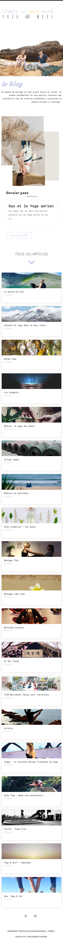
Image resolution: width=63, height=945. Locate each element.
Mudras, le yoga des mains (19, 425)
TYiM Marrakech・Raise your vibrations (26, 694)
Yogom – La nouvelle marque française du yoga (31, 761)
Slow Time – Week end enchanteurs (23, 795)
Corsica (8, 728)
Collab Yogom (11, 459)
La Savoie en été (14, 291)
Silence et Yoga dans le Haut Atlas (25, 325)
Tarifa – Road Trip (15, 828)
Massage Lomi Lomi (14, 593)
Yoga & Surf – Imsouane (17, 862)
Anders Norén (39, 936)
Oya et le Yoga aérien (31, 205)
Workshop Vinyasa (14, 627)
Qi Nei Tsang (11, 661)
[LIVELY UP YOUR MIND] (25, 916)
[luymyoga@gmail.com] (35, 916)
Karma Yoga (10, 358)
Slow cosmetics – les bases (20, 526)
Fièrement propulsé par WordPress (26, 931)
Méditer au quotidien (16, 493)
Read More (17, 222)
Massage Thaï (11, 560)
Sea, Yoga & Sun (13, 896)
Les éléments (11, 392)
